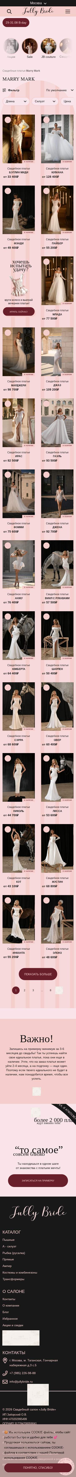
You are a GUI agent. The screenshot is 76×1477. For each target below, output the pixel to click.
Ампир (7, 1266)
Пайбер (57, 243)
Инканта (19, 952)
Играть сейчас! (19, 312)
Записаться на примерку (38, 1180)
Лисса (57, 811)
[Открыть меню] (68, 11)
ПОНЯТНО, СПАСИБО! (38, 1467)
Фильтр (13, 90)
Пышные (9, 1239)
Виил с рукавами (57, 598)
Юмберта (18, 669)
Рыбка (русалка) (14, 1253)
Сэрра (18, 740)
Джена (57, 527)
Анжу (19, 598)
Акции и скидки (13, 1325)
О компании (11, 1305)
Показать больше (38, 974)
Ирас (18, 456)
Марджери (18, 385)
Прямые (8, 1259)
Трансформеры (13, 1279)
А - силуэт (9, 1246)
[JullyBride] (38, 11)
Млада (57, 314)
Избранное (10, 1318)
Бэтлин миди (18, 172)
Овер (57, 740)
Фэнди (19, 243)
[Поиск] (9, 11)
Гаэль (57, 456)
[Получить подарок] (20, 1338)
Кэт (18, 881)
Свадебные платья (14, 70)
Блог (6, 1312)
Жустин (57, 881)
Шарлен (57, 669)
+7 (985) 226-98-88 (23, 1373)
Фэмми (19, 527)
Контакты (9, 1299)
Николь (18, 811)
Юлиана (57, 172)
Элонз (57, 952)
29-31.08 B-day (16, 22)
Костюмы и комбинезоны (20, 1272)
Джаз (57, 385)
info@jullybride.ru (21, 1381)
